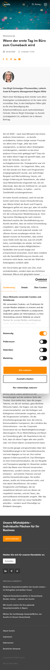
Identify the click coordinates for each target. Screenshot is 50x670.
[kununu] (17, 571)
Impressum (7, 637)
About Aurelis (9, 631)
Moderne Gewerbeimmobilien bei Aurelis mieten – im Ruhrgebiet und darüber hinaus (24, 588)
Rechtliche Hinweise (11, 649)
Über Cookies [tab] (40, 287)
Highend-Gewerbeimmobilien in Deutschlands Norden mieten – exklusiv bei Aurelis (22, 597)
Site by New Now (10, 663)
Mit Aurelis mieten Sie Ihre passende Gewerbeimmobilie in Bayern (18, 606)
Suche (37, 4)
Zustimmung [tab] (9, 287)
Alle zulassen (25, 370)
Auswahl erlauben (25, 379)
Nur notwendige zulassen (25, 387)
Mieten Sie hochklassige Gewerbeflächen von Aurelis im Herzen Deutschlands (22, 615)
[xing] (11, 571)
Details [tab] (24, 287)
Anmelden (9, 561)
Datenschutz (8, 643)
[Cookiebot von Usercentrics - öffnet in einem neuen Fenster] (35, 280)
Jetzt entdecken (12, 538)
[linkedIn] (5, 571)
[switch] (43, 342)
